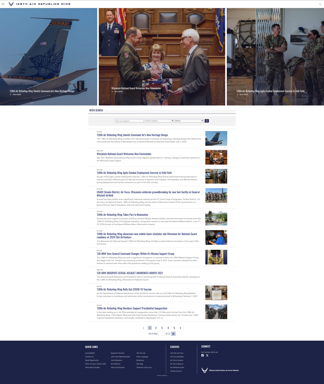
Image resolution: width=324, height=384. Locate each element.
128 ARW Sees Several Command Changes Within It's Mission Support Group (135, 253)
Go (173, 333)
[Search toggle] (320, 4)
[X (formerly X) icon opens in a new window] (207, 355)
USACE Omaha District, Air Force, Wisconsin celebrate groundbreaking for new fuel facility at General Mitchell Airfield (148, 193)
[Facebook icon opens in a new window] (202, 355)
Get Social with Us (209, 352)
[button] (2, 4)
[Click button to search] (207, 121)
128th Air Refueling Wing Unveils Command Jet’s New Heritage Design (132, 135)
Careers (174, 347)
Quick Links (91, 347)
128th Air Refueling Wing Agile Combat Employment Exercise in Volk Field (134, 173)
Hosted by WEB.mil (162, 375)
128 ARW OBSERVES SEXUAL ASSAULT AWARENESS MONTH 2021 (130, 273)
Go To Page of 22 (159, 333)
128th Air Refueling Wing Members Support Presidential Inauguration (132, 308)
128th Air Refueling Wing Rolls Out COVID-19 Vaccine (124, 289)
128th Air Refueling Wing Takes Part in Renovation (122, 214)
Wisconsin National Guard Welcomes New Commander (124, 154)
